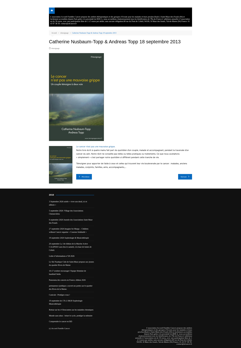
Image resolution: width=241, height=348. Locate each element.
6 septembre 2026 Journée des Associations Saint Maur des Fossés (71, 221)
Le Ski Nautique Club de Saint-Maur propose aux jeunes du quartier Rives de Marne (71, 263)
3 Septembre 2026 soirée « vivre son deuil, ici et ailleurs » (68, 203)
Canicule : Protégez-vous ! (59, 295)
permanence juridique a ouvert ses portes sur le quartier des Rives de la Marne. (70, 287)
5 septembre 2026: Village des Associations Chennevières (66, 212)
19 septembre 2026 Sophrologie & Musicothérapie (69, 238)
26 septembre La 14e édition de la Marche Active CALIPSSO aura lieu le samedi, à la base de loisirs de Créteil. (70, 247)
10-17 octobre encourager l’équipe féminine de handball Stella (67, 272)
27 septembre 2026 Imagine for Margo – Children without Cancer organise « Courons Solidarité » (68, 230)
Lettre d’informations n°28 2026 (61, 256)
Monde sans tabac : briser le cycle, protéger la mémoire (70, 316)
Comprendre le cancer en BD (60, 321)
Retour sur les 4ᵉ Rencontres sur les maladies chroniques (71, 310)
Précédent (85, 177)
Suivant (184, 177)
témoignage (55, 48)
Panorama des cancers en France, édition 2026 (67, 280)
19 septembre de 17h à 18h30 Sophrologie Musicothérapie (65, 302)
